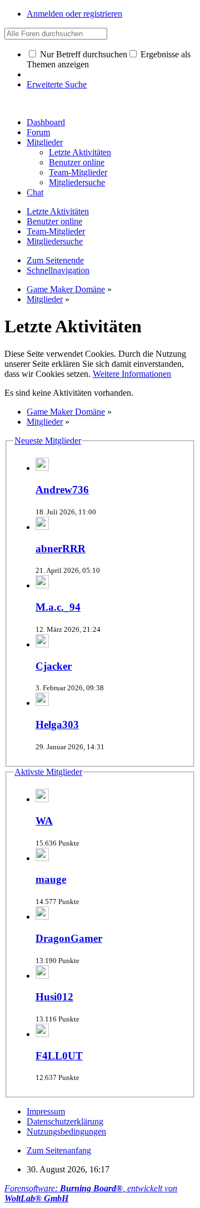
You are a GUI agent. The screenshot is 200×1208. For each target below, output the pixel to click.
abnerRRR (61, 548)
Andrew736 (62, 489)
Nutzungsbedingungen (66, 1131)
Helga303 (57, 724)
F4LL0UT (59, 1056)
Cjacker (54, 666)
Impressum (46, 1111)
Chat (35, 192)
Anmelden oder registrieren (74, 13)
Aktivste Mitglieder (48, 772)
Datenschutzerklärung (65, 1121)
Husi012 (54, 997)
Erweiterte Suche (57, 84)
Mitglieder (45, 142)
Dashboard (46, 122)
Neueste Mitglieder (47, 440)
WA (44, 821)
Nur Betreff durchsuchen (82, 54)
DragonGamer (69, 938)
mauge (51, 879)
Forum (38, 132)
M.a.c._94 (58, 607)
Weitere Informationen (132, 374)
